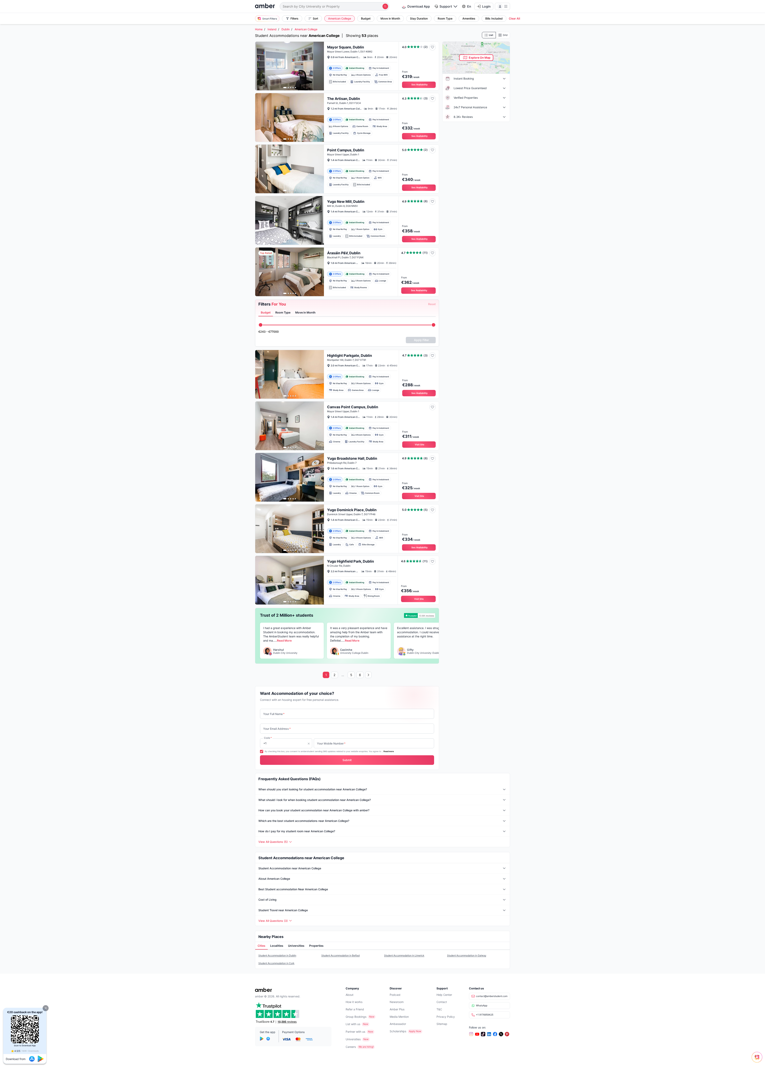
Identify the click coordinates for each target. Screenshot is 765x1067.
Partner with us (355, 1031)
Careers (351, 1046)
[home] (265, 6)
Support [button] (445, 6)
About (349, 994)
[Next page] (368, 675)
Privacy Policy (445, 1016)
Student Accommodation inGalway (466, 955)
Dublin (285, 29)
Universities (353, 1039)
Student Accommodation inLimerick (404, 955)
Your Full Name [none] (273, 714)
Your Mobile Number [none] (331, 743)
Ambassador (398, 1024)
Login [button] (486, 6)
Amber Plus (397, 1009)
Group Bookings (356, 1016)
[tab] (265, 313)
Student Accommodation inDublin (277, 955)
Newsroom (397, 1002)
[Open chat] (758, 1060)
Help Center (444, 994)
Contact (441, 1002)
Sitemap (441, 1024)
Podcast (395, 994)
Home (259, 29)
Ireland (272, 29)
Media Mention (399, 1016)
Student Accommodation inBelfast (340, 955)
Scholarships (398, 1031)
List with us (353, 1024)
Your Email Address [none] (277, 728)
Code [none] (268, 737)
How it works (354, 1002)
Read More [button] (284, 640)
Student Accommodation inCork (276, 963)
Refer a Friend (355, 1009)
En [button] (469, 6)
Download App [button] (418, 6)
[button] (46, 1008)
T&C (439, 1009)
